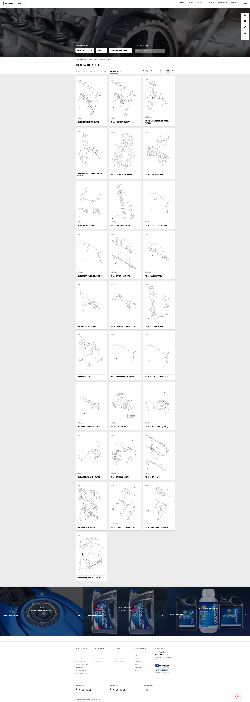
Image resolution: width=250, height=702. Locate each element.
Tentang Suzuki (139, 652)
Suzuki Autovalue (120, 658)
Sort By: (145, 71)
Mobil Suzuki (78, 652)
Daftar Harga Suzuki (80, 661)
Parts (182, 3)
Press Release (99, 658)
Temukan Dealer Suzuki (81, 664)
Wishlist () (235, 3)
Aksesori (211, 3)
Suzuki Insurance (120, 661)
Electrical (104, 71)
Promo (97, 655)
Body (121, 71)
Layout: (163, 71)
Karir (136, 664)
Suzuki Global (138, 667)
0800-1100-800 (161, 655)
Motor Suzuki (79, 655)
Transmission (93, 71)
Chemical (200, 3)
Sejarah (137, 655)
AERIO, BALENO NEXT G (95, 59)
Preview (77, 71)
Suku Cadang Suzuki (81, 670)
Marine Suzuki (79, 658)
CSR (136, 670)
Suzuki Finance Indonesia (122, 655)
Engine (85, 71)
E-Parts (83, 59)
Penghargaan (138, 661)
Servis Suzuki (79, 667)
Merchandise (222, 3)
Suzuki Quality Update (81, 673)
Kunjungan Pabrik (140, 658)
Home (77, 59)
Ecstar (190, 3)
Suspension (114, 71)
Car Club (97, 652)
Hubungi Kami (119, 652)
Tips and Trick (99, 661)
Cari (170, 51)
